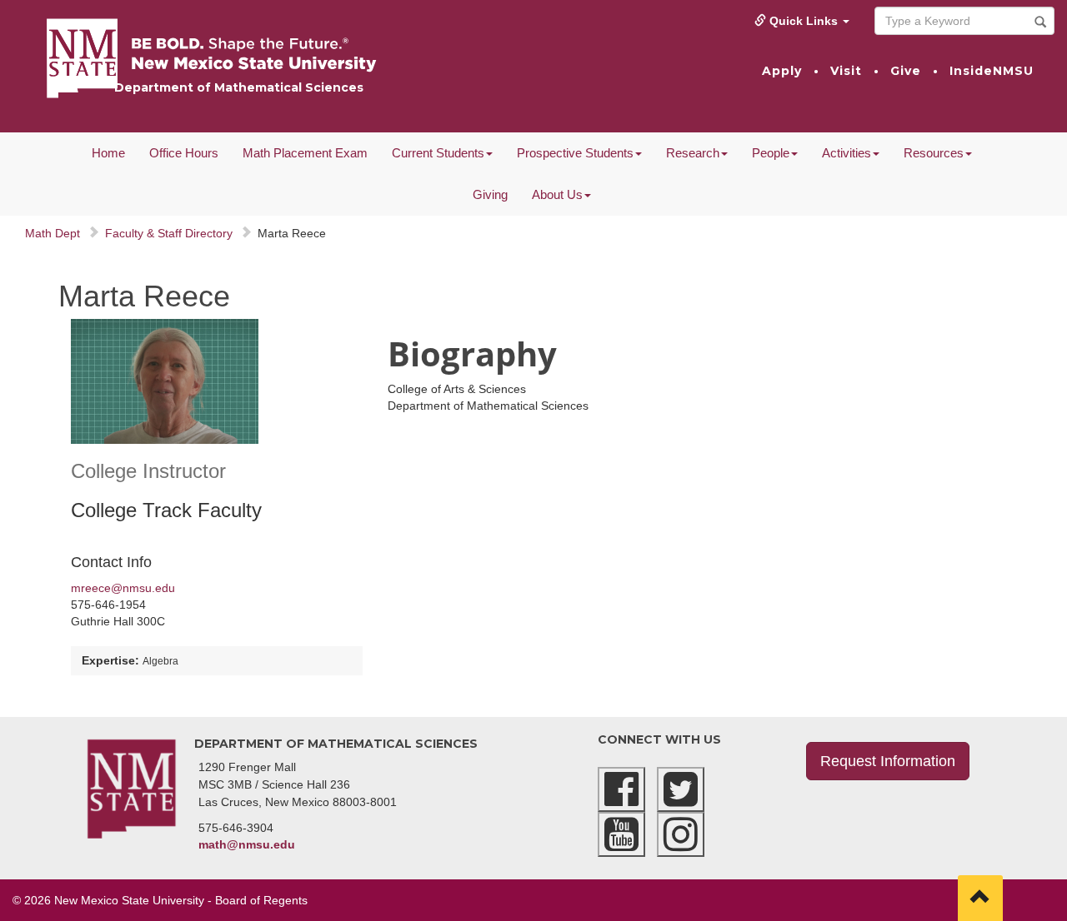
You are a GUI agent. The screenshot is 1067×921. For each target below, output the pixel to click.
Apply (782, 70)
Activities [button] (846, 153)
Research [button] (692, 153)
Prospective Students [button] (575, 153)
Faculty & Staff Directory (169, 233)
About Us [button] (557, 194)
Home (108, 153)
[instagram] (680, 834)
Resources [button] (934, 153)
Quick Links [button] (803, 20)
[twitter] (680, 789)
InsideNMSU (991, 70)
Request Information (887, 761)
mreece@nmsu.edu (123, 588)
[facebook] (621, 789)
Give (905, 70)
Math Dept (52, 233)
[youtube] (621, 834)
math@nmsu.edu (246, 844)
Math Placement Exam (305, 153)
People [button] (770, 153)
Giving (490, 194)
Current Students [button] (438, 153)
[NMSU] (359, 57)
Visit (846, 70)
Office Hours (183, 153)
